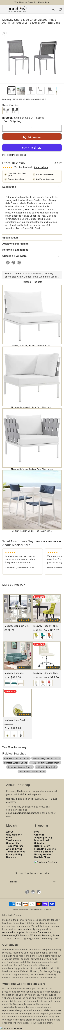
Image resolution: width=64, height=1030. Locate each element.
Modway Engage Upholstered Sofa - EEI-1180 (17, 673)
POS (30, 909)
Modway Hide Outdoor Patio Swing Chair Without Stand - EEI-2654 (16, 720)
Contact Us (12, 843)
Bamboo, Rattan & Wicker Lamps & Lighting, (30, 937)
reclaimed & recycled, (13, 932)
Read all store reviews (49, 541)
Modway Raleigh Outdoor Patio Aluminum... (32, 530)
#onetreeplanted (33, 794)
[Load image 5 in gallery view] (50, 91)
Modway (7, 99)
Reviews (11, 857)
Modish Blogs (42, 857)
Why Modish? (14, 834)
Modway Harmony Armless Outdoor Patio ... (32, 345)
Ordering (39, 834)
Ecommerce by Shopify (43, 909)
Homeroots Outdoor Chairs (19, 767)
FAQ (36, 831)
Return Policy (42, 845)
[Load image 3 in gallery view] (31, 91)
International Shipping (41, 841)
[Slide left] (3, 91)
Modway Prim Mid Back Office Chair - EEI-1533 (45, 673)
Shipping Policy (43, 837)
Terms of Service (15, 851)
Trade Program (14, 845)
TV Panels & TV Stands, (28, 935)
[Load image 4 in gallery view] (41, 91)
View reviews (41, 167)
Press (9, 837)
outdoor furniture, (23, 929)
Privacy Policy (14, 854)
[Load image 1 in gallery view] (12, 91)
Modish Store (23, 909)
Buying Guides (42, 854)
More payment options (14, 154)
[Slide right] (60, 91)
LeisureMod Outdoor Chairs (32, 771)
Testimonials (13, 840)
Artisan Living (14, 848)
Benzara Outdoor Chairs (15, 762)
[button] (3, 9)
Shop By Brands (43, 851)
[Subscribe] (54, 881)
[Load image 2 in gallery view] (21, 91)
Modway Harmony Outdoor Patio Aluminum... (32, 407)
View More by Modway (14, 747)
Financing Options (45, 848)
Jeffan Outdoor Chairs (46, 767)
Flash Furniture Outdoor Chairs (45, 762)
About (9, 831)
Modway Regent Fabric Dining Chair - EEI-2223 (46, 626)
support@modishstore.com (27, 812)
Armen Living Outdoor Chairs (46, 758)
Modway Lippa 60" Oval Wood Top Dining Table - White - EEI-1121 (17, 626)
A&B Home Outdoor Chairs (16, 758)
